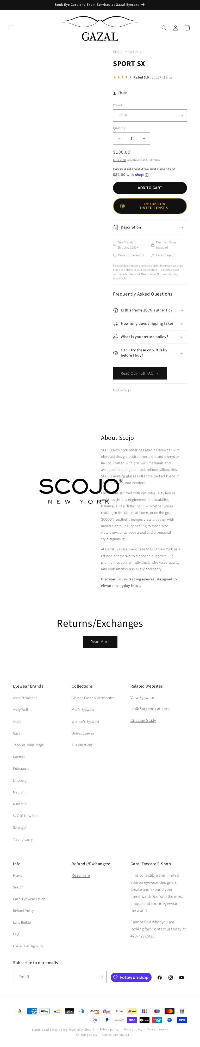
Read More (100, 642)
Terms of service (157, 1029)
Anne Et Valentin (25, 698)
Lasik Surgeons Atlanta (150, 709)
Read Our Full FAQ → (140, 373)
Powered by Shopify (81, 1030)
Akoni (17, 721)
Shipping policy (86, 1035)
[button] (11, 28)
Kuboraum (21, 768)
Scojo (117, 52)
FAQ (16, 934)
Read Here (81, 875)
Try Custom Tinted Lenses (153, 206)
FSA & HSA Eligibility (28, 946)
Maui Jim (20, 792)
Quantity (119, 128)
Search (18, 887)
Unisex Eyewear (84, 733)
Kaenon (18, 757)
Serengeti (20, 827)
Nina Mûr (20, 804)
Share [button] (122, 92)
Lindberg (20, 780)
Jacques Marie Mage (28, 745)
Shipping (119, 160)
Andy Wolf (20, 709)
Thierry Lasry (23, 839)
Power (117, 105)
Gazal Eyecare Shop (55, 1030)
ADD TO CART (150, 188)
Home (17, 875)
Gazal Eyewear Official (29, 899)
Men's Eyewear (83, 709)
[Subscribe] (101, 977)
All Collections (82, 745)
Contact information (115, 1035)
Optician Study (143, 720)
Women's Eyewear (85, 721)
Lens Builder (22, 922)
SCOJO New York (26, 816)
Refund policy (109, 1029)
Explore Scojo (122, 390)
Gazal (17, 733)
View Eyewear (142, 698)
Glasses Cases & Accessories (93, 698)
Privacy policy (133, 1029)
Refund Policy (23, 910)
